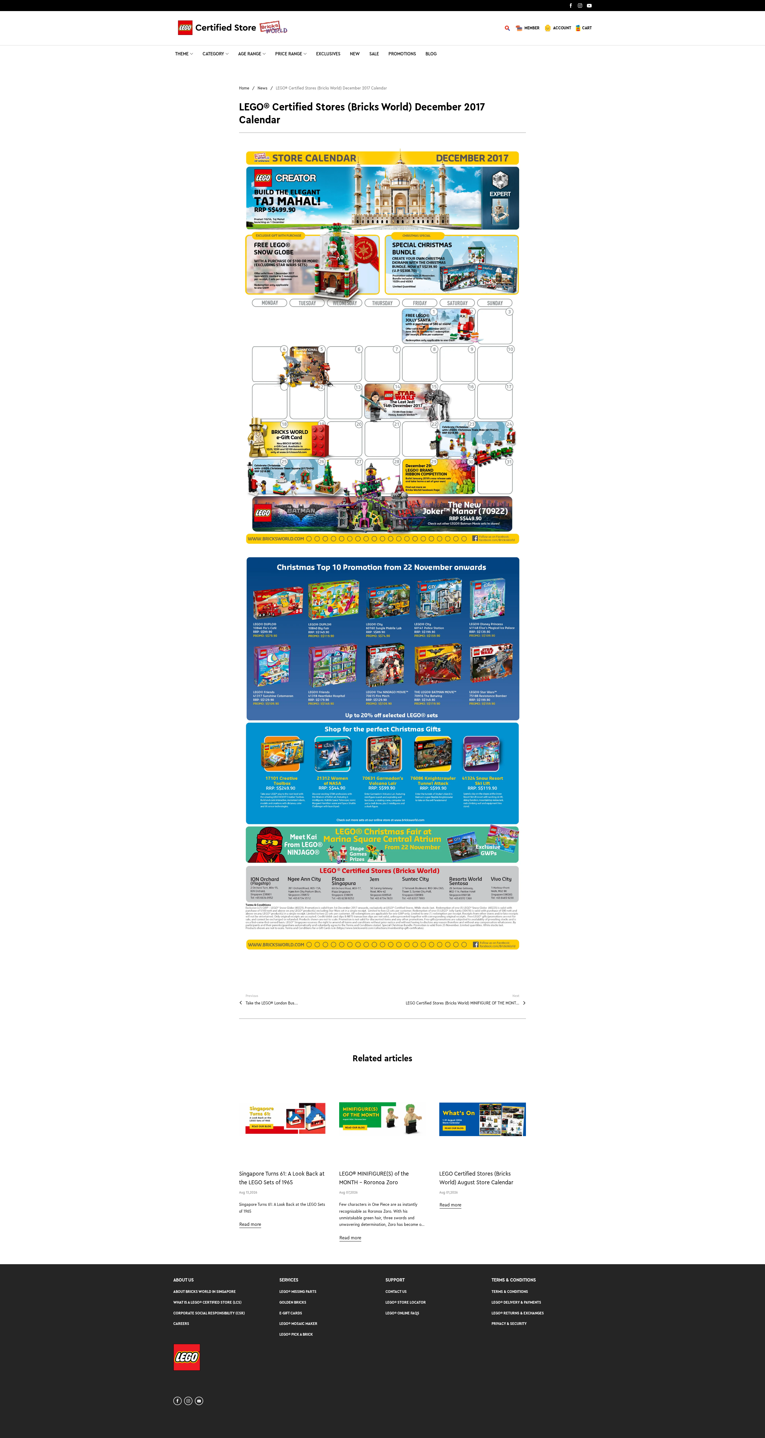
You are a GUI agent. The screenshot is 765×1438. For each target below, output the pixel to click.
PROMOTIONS (402, 53)
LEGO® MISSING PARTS (297, 1291)
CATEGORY (213, 53)
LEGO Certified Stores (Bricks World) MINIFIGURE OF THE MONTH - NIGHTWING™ (462, 1003)
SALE (374, 53)
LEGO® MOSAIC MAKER (298, 1323)
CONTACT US (396, 1291)
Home (244, 88)
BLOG (431, 53)
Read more (250, 1224)
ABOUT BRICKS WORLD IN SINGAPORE (204, 1291)
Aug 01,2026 (448, 1192)
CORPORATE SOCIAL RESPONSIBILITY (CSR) (209, 1313)
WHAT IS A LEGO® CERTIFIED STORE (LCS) (207, 1302)
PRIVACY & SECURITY (509, 1323)
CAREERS (181, 1323)
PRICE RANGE (288, 53)
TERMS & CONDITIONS (510, 1291)
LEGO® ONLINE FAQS (402, 1313)
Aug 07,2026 (348, 1192)
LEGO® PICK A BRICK (296, 1334)
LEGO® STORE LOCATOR (405, 1302)
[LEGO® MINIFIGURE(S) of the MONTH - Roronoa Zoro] (382, 1119)
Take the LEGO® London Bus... (272, 1003)
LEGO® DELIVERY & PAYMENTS (516, 1302)
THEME (182, 53)
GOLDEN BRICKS (292, 1302)
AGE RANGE (249, 53)
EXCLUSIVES (328, 53)
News (262, 88)
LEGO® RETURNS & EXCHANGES (518, 1313)
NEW (355, 53)
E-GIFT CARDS (290, 1313)
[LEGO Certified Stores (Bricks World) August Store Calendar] (482, 1119)
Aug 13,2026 (248, 1192)
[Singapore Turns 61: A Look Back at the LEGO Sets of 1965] (282, 1119)
